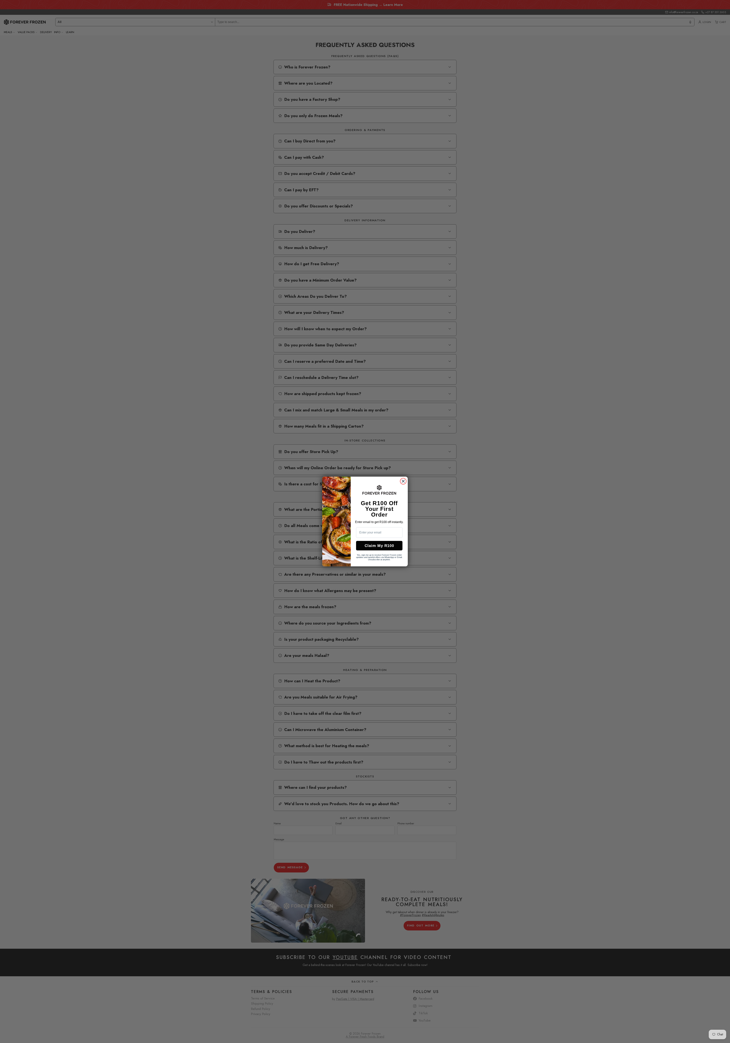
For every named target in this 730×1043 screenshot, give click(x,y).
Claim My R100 (379, 546)
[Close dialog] (403, 481)
